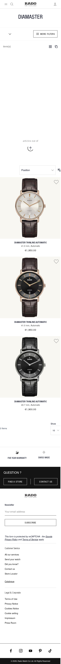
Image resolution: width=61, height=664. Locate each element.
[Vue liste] (56, 46)
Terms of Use (11, 598)
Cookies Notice (12, 608)
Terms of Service (30, 539)
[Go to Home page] (30, 4)
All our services (12, 554)
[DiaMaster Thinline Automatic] (30, 208)
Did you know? (12, 564)
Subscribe (30, 522)
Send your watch (12, 559)
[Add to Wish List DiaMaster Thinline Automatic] (56, 182)
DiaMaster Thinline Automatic (30, 242)
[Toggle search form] (11, 4)
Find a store (15, 481)
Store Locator (11, 573)
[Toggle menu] (6, 4)
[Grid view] (50, 46)
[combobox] (9, 33)
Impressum (10, 617)
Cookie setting (11, 613)
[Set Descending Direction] (59, 170)
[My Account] (55, 4)
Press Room (10, 622)
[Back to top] (30, 148)
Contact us (45, 481)
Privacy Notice (11, 603)
